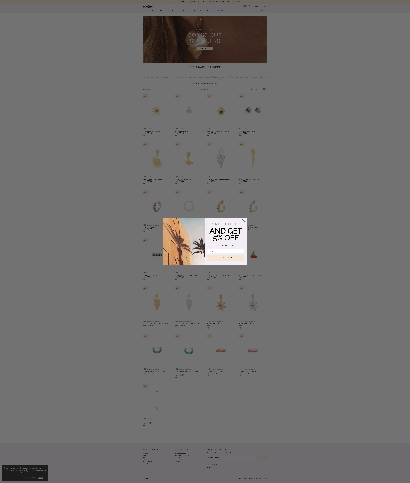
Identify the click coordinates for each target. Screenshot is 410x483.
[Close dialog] (244, 221)
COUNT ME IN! (225, 258)
